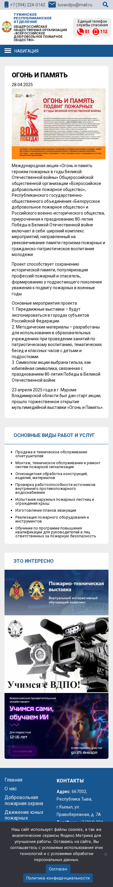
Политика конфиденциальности (58, 878)
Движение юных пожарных (24, 815)
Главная (13, 780)
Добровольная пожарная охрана (24, 800)
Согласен (58, 868)
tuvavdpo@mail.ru (75, 4)
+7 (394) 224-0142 (27, 4)
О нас (11, 789)
